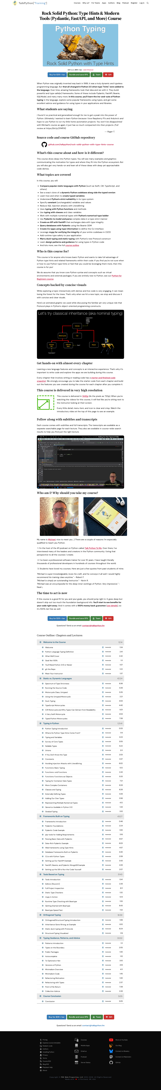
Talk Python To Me (93, 548)
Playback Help (48, 1067)
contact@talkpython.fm (93, 625)
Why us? (86, 3)
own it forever (88, 70)
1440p (85, 396)
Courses (77, 3)
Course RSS (47, 1061)
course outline (72, 245)
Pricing (45, 1040)
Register (134, 3)
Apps (104, 3)
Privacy (45, 1055)
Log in (142, 3)
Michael (52, 539)
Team (98, 74)
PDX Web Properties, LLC (72, 1077)
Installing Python (48, 1052)
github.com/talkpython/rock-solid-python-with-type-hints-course (81, 144)
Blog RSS (46, 1064)
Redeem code (47, 1046)
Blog (118, 3)
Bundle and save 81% (78, 74)
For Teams (95, 3)
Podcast (125, 3)
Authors (111, 3)
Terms (45, 1058)
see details (112, 605)
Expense (51, 1043)
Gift (110, 74)
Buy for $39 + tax (57, 74)
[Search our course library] (147, 3)
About (45, 1070)
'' (33, 3)
